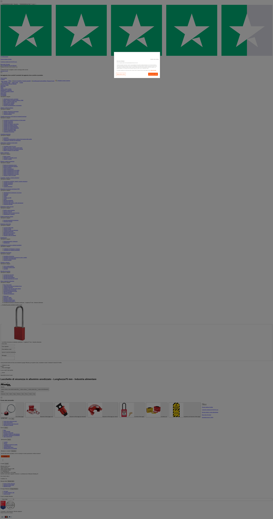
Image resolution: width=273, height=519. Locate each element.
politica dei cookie (153, 70)
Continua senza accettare (154, 59)
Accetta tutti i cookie (153, 74)
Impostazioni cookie (121, 74)
